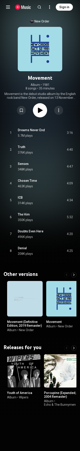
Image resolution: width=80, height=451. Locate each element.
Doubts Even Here (30, 231)
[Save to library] (21, 110)
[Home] (23, 7)
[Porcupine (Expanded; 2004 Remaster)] (60, 371)
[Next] (74, 275)
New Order (41, 21)
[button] (21, 110)
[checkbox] (69, 133)
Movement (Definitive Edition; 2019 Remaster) (24, 323)
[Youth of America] (23, 371)
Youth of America (19, 393)
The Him (24, 214)
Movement (54, 322)
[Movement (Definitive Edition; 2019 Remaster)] (25, 298)
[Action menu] (58, 110)
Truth (21, 147)
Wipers (23, 397)
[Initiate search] (39, 7)
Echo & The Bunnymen (60, 404)
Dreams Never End (31, 130)
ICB (20, 197)
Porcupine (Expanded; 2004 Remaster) (60, 394)
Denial (22, 248)
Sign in (64, 7)
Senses (23, 164)
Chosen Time (27, 180)
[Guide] (8, 7)
